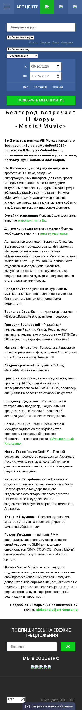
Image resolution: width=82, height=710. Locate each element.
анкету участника (53, 233)
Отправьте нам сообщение (52, 706)
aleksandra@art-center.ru (57, 610)
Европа (45, 42)
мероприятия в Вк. (32, 220)
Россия (33, 42)
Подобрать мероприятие (41, 100)
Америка (67, 42)
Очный (57, 87)
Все (25, 87)
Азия (55, 42)
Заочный (40, 87)
